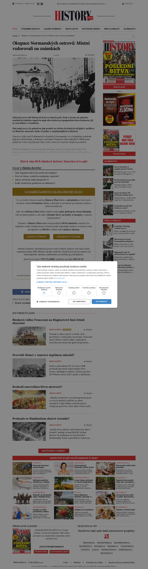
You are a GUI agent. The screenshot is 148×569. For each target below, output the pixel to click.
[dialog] (74, 284)
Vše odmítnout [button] (79, 301)
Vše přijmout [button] (101, 301)
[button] (74, 282)
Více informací (59, 278)
